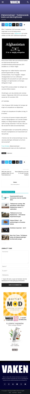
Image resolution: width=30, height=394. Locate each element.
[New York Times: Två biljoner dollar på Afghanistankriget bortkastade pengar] (5, 237)
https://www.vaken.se (15, 184)
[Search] (28, 2)
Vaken (15, 182)
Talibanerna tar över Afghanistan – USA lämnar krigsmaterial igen (17, 214)
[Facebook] (3, 24)
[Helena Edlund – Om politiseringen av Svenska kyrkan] (5, 222)
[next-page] (5, 243)
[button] (2, 2)
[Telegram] (10, 24)
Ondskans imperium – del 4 (18, 228)
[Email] (13, 24)
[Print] (17, 24)
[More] (24, 24)
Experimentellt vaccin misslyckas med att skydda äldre (18, 198)
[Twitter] (6, 24)
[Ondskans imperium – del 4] (5, 229)
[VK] (20, 24)
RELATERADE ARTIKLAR (8, 192)
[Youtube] (25, 384)
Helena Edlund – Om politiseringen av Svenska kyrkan (17, 222)
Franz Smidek (5, 146)
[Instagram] (8, 384)
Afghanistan (18, 33)
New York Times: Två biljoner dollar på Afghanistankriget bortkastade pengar (18, 237)
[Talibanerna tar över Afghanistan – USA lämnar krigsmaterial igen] (5, 214)
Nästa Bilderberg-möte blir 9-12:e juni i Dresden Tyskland (21, 173)
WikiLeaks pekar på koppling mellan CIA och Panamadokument (8, 173)
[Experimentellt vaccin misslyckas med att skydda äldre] (5, 198)
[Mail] (12, 384)
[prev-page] (2, 243)
